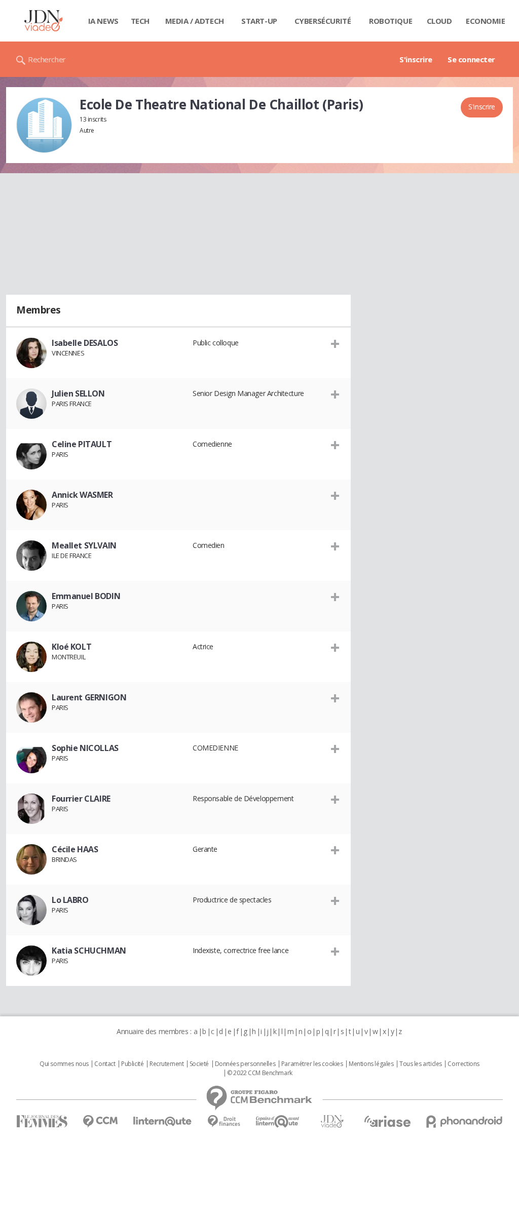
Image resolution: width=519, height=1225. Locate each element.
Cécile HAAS (75, 849)
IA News (103, 21)
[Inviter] (335, 343)
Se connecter (471, 59)
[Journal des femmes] (41, 1121)
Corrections (463, 1064)
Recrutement (166, 1064)
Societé (199, 1064)
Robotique (390, 21)
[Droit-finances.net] (223, 1121)
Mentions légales (371, 1064)
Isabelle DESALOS (85, 342)
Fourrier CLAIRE (81, 798)
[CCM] (100, 1121)
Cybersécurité (322, 21)
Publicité (132, 1064)
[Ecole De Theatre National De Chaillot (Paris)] (44, 125)
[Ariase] (387, 1121)
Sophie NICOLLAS (85, 748)
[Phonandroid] (464, 1121)
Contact (104, 1064)
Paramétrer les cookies (312, 1064)
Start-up (259, 21)
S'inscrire (415, 59)
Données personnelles (245, 1064)
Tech (140, 21)
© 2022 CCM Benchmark (259, 1073)
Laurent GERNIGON (89, 697)
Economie (485, 21)
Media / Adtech (194, 21)
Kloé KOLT (71, 646)
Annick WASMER (82, 494)
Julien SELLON (78, 393)
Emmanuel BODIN (86, 596)
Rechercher (47, 59)
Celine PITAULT (82, 444)
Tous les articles (420, 1064)
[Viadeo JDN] (332, 1121)
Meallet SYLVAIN (84, 545)
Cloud (439, 21)
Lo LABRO (70, 899)
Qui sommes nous (64, 1064)
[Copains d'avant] (278, 1121)
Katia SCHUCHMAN (89, 950)
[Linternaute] (162, 1121)
